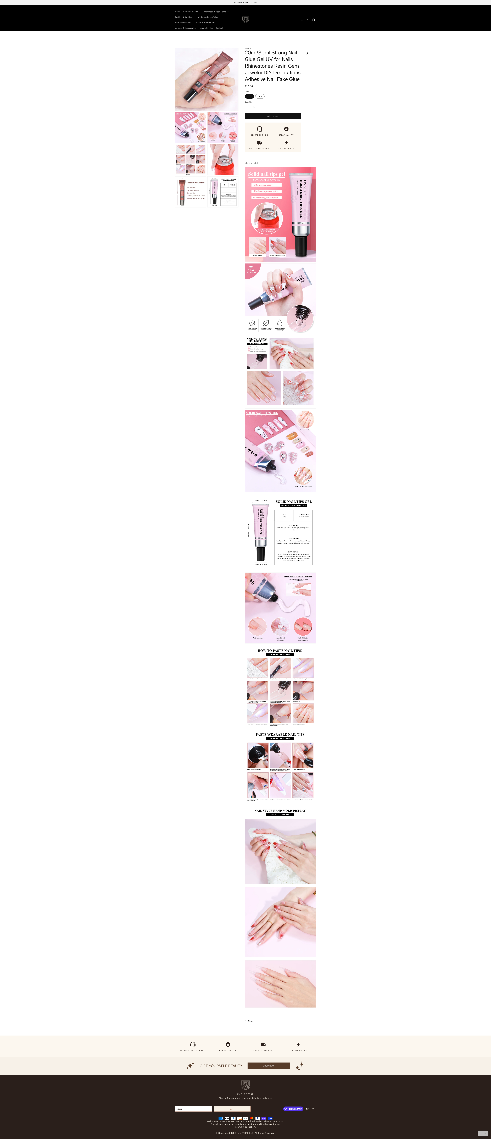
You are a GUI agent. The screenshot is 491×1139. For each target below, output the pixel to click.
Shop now (268, 1066)
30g (260, 96)
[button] (191, 11)
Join (232, 1109)
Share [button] (250, 1021)
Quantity (248, 102)
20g (249, 96)
